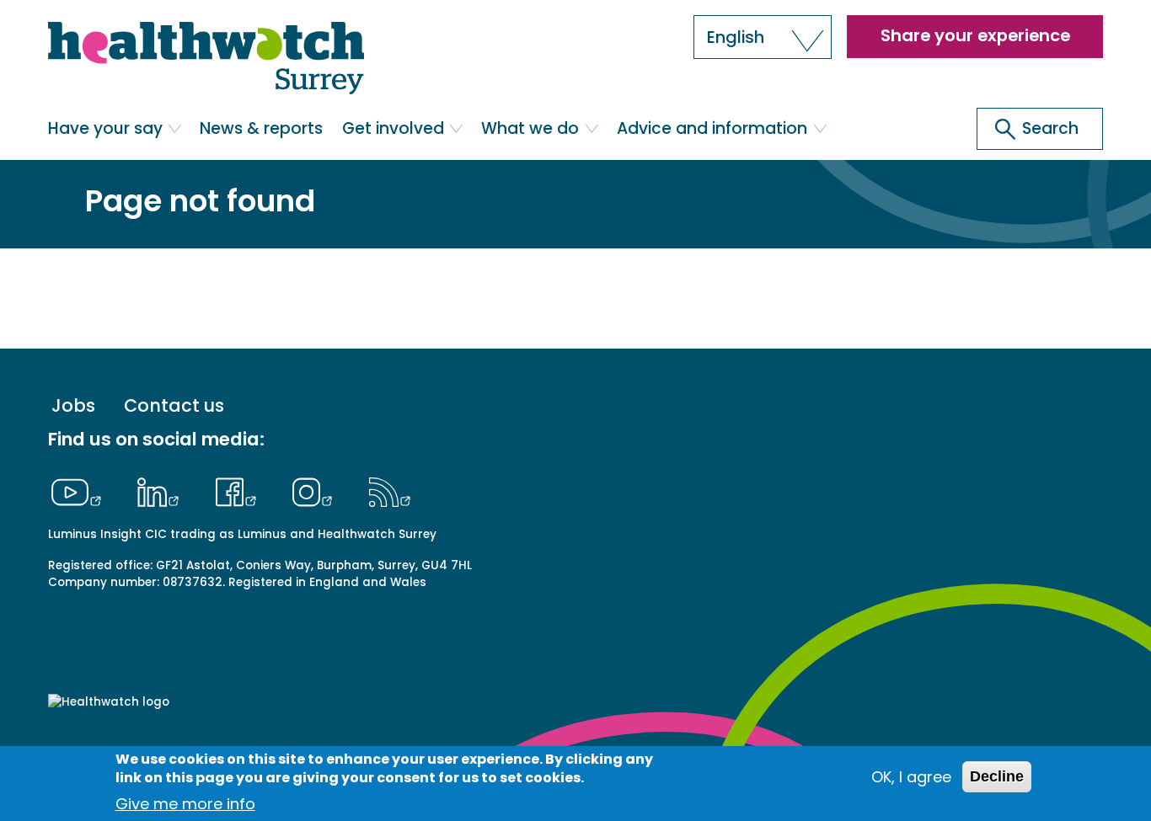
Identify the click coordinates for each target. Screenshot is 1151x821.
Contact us (174, 406)
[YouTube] (81, 490)
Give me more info (185, 803)
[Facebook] (239, 490)
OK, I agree (911, 776)
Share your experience (975, 35)
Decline (997, 776)
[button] (762, 37)
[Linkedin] (162, 490)
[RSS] (390, 490)
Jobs (73, 406)
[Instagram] (317, 490)
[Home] (206, 59)
